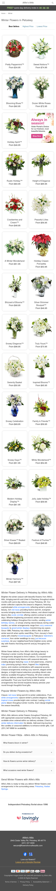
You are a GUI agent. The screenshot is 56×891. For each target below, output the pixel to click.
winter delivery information (12, 722)
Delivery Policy (28, 885)
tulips (3, 664)
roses (26, 661)
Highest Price (28, 26)
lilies (37, 664)
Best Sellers (14, 26)
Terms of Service (11, 882)
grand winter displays (21, 627)
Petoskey (39, 786)
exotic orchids (17, 614)
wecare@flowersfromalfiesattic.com (28, 845)
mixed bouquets (24, 635)
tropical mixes (7, 700)
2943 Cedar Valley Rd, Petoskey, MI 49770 (28, 840)
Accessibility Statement (41, 882)
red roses (16, 609)
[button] (50, 885)
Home (3, 13)
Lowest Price (42, 26)
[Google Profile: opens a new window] (31, 854)
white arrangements (21, 607)
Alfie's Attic (28, 3)
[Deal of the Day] (41, 128)
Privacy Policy (25, 882)
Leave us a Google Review (28, 862)
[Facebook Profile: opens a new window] (25, 854)
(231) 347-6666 (28, 843)
